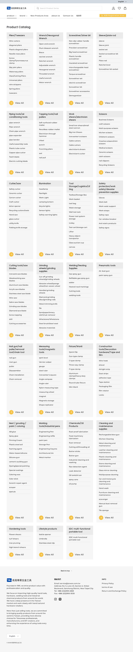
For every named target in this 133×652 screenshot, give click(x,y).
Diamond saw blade (17, 311)
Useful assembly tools (18, 144)
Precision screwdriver (78, 48)
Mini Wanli (73, 387)
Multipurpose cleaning (108, 475)
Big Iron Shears (75, 132)
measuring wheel (46, 392)
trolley (71, 223)
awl (40, 153)
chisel (41, 140)
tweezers (13, 93)
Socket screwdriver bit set (108, 55)
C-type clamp (74, 361)
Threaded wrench (46, 74)
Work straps (104, 211)
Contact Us (68, 16)
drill (10, 319)
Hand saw (13, 215)
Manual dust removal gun (108, 505)
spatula (12, 492)
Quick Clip (73, 352)
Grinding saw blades (18, 306)
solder (71, 283)
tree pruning (14, 543)
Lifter (71, 232)
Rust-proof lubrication (78, 432)
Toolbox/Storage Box (78, 195)
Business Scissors (106, 120)
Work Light (44, 198)
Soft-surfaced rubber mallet (48, 124)
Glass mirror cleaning (108, 470)
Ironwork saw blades (18, 274)
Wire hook (103, 361)
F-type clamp (74, 369)
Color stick (13, 479)
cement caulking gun (18, 462)
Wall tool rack (75, 212)
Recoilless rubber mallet (49, 129)
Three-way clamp (76, 365)
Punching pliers (46, 149)
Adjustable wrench (47, 65)
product (10, 16)
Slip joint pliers (15, 67)
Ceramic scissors (106, 152)
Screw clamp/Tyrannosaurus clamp (18, 60)
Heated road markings (79, 287)
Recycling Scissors (107, 165)
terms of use (107, 587)
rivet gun (13, 362)
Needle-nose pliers (17, 54)
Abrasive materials (47, 328)
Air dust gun (104, 271)
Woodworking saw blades (17, 279)
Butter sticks (74, 451)
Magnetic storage (46, 400)
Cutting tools (74, 291)
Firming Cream (15, 440)
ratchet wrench (45, 57)
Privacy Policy (108, 583)
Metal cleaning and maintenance (107, 444)
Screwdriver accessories (79, 91)
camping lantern (46, 202)
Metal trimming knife (48, 304)
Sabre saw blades (16, 302)
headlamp (43, 189)
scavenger (103, 499)
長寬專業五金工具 (16, 642)
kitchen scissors (106, 133)
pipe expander (15, 135)
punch (42, 145)
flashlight (43, 193)
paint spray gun (105, 275)
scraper (12, 487)
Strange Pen (44, 445)
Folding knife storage (18, 228)
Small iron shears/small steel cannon (79, 126)
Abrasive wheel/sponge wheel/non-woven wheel (49, 285)
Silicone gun (14, 458)
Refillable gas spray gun (79, 278)
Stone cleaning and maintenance (107, 465)
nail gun (12, 358)
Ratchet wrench (46, 61)
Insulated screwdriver (78, 63)
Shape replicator (46, 405)
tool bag (72, 203)
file (40, 308)
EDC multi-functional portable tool (78, 538)
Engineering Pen (46, 432)
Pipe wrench (14, 127)
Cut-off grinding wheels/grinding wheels (49, 278)
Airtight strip (104, 369)
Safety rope (104, 215)
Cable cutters (75, 141)
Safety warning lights (48, 215)
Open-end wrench (47, 44)
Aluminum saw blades (18, 285)
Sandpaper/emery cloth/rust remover (47, 314)
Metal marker (45, 458)
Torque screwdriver (77, 74)
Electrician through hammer (47, 135)
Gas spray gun (75, 274)
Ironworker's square (47, 375)
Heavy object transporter (74, 237)
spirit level (43, 358)
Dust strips (103, 373)
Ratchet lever (105, 65)
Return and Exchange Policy (114, 591)
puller (11, 366)
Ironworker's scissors (78, 137)
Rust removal (75, 443)
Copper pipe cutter (17, 153)
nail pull (42, 158)
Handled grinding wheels (46, 291)
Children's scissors (106, 137)
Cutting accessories (17, 324)
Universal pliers (15, 80)
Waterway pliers (16, 72)
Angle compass (45, 379)
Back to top (65, 571)
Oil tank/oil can (75, 475)
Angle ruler (44, 383)
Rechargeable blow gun (109, 435)
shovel (101, 365)
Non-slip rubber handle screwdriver (79, 42)
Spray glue (13, 436)
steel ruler (43, 371)
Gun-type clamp (76, 356)
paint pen (43, 440)
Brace (41, 52)
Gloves (102, 198)
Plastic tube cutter (17, 148)
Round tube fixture (77, 383)
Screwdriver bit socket (108, 69)
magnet (42, 396)
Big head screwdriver (78, 52)
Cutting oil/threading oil (79, 447)
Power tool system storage (77, 217)
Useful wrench (45, 78)
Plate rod (103, 61)
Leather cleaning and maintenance (108, 451)
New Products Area (40, 16)
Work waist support (107, 206)
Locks (101, 395)
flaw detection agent (78, 467)
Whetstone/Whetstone (49, 319)
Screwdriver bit (75, 87)
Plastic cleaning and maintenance (107, 458)
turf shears (14, 539)
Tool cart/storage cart (78, 227)
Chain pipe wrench (17, 131)
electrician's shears (77, 149)
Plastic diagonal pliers (18, 50)
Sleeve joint (104, 45)
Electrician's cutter (77, 154)
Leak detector (75, 471)
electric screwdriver (77, 83)
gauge (42, 366)
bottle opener (45, 534)
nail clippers (104, 161)
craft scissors (104, 124)
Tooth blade (14, 157)
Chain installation (16, 375)
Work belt (103, 202)
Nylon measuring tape (48, 388)
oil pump (73, 484)
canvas (72, 247)
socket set (103, 50)
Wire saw (13, 298)
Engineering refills (47, 436)
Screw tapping (15, 315)
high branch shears (17, 547)
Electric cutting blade (18, 161)
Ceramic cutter (15, 193)
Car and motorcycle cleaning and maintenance (107, 481)
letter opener (15, 206)
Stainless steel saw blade (19, 294)
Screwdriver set (75, 78)
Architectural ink (46, 453)
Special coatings (16, 470)
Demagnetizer (75, 96)
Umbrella (43, 539)
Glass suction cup (76, 243)
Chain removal (15, 379)
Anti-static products (107, 223)
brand (22, 16)
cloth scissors (104, 156)
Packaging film (105, 386)
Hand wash (104, 488)
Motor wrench (45, 82)
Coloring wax (14, 475)
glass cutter (14, 219)
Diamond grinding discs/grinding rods (47, 298)
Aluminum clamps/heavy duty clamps (77, 375)
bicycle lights (44, 206)
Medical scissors (106, 148)
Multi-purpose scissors (108, 128)
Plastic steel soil (16, 445)
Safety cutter (14, 189)
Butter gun (74, 456)
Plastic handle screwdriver (75, 57)
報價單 (79, 16)
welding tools (74, 295)
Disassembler (15, 371)
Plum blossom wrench (48, 48)
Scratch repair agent (18, 483)
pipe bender (14, 140)
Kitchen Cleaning (106, 439)
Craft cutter (14, 202)
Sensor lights (44, 210)
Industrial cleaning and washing (79, 461)
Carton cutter (15, 198)
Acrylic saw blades (17, 289)
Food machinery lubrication (76, 437)
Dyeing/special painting (19, 466)
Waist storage (75, 208)
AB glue (12, 432)
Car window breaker (107, 219)
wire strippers (15, 85)
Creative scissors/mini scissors (108, 142)
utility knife (14, 223)
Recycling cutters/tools (19, 210)
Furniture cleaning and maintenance (109, 494)
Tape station (104, 382)
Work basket (74, 199)
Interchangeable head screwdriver (78, 68)
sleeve (101, 41)
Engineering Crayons (48, 449)
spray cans (73, 480)
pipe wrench (14, 123)
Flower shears (15, 534)
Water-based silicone (18, 453)
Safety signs (104, 228)
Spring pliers (14, 89)
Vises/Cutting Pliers (17, 76)
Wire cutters (14, 41)
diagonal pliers (15, 45)
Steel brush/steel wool (48, 324)
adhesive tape (105, 378)
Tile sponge (104, 510)
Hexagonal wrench (47, 70)
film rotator (104, 391)
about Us (56, 16)
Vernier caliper (45, 362)
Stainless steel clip (47, 543)
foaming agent (15, 449)
